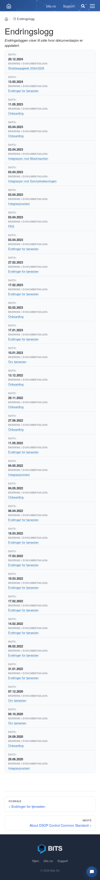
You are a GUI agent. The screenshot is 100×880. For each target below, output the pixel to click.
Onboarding (15, 113)
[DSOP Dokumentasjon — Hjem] (8, 6)
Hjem (35, 861)
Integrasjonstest (19, 203)
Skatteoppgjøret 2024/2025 (26, 68)
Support (69, 6)
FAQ (11, 226)
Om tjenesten (17, 361)
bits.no (51, 6)
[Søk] (83, 6)
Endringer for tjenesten (23, 90)
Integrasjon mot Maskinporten (28, 158)
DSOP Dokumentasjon (8, 19)
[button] (92, 871)
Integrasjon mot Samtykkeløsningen (32, 181)
